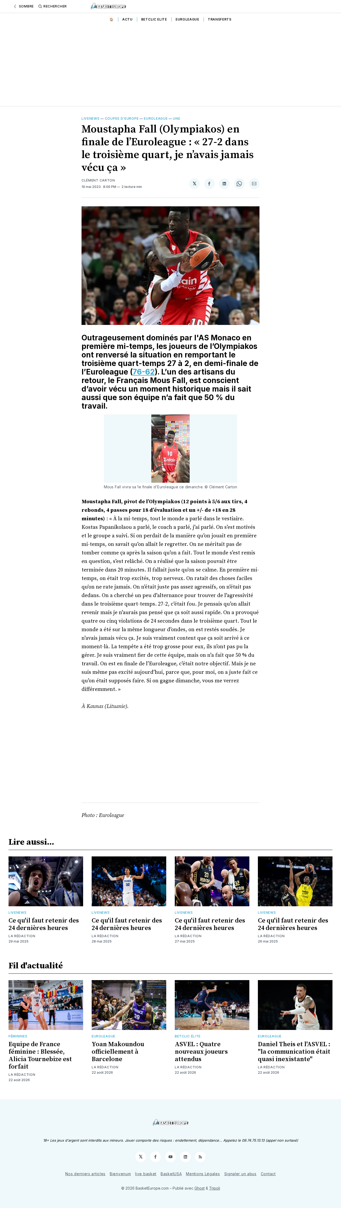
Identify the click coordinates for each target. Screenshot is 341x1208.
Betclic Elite (154, 19)
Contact (268, 1173)
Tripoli (214, 1188)
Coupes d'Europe (122, 118)
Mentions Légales (203, 1173)
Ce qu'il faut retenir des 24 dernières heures (44, 924)
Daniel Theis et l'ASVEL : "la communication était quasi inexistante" (294, 1051)
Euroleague (187, 19)
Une (176, 118)
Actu (127, 19)
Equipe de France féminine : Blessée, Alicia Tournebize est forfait (40, 1055)
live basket (145, 1173)
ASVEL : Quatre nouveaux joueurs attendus (201, 1051)
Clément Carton (98, 180)
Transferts (220, 19)
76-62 (144, 371)
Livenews (91, 118)
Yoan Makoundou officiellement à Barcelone (118, 1051)
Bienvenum (120, 1173)
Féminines (18, 1036)
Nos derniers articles (85, 1173)
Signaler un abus (240, 1173)
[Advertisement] (170, 66)
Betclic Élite (188, 1036)
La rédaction (22, 936)
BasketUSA (171, 1173)
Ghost (199, 1188)
